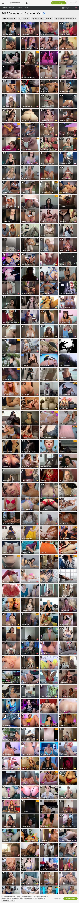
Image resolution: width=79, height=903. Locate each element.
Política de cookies (8, 901)
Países (24, 18)
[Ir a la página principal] (15, 3)
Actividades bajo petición (66, 18)
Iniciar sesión (72, 3)
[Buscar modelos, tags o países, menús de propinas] (76, 8)
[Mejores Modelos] (27, 3)
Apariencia (9, 18)
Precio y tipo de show (42, 18)
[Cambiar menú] (3, 3)
